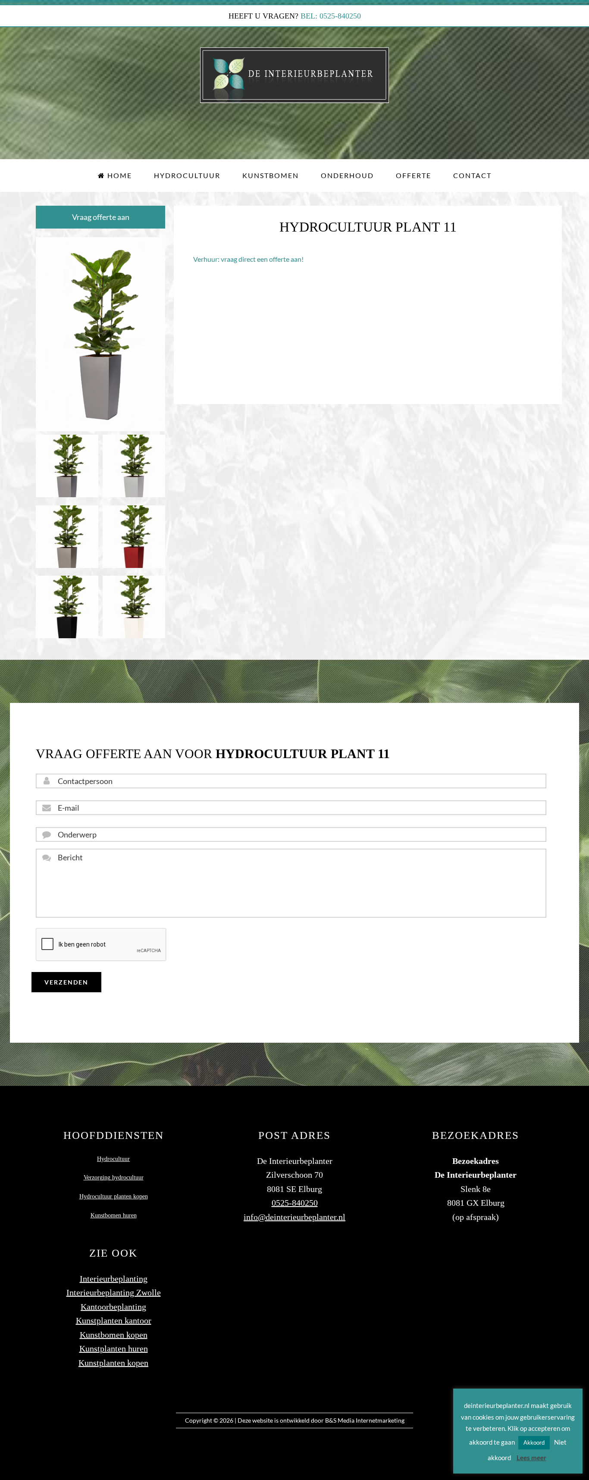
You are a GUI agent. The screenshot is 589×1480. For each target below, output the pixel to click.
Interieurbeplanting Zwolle (113, 1292)
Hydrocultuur (113, 1159)
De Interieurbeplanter (294, 75)
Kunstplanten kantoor (113, 1320)
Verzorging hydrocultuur (114, 1177)
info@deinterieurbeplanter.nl (294, 1217)
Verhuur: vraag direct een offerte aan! (248, 259)
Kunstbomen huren (114, 1215)
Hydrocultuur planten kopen (113, 1196)
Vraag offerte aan (100, 217)
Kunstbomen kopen (113, 1334)
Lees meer (531, 1457)
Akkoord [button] (534, 1442)
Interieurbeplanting (113, 1278)
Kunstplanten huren (113, 1348)
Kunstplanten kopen (113, 1362)
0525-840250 (295, 1202)
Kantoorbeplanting (113, 1306)
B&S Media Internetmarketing (364, 1420)
